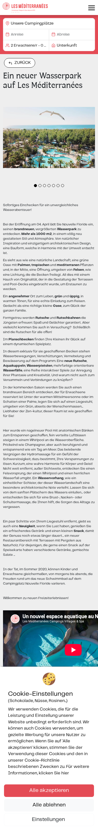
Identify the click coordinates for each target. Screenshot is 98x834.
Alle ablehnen (49, 804)
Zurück (22, 63)
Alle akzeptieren (49, 790)
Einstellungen (49, 819)
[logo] (25, 8)
